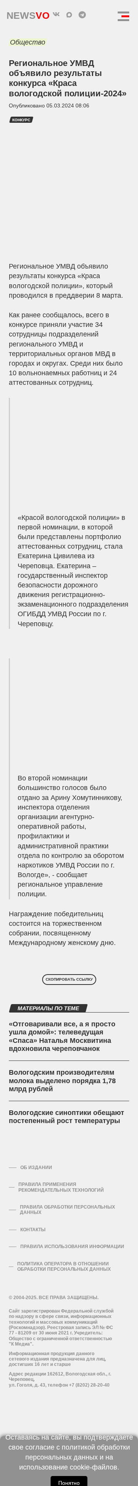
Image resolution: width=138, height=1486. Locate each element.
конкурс (21, 120)
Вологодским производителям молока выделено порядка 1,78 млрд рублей (62, 1081)
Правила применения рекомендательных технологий (61, 1187)
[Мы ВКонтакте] (56, 14)
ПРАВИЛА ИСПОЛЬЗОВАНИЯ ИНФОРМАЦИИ (72, 1246)
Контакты (33, 1229)
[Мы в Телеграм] (82, 14)
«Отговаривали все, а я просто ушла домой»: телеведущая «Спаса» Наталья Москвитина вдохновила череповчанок (62, 1036)
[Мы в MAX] (69, 14)
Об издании (36, 1167)
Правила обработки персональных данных (67, 1209)
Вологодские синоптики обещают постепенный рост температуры (66, 1117)
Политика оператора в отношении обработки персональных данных (64, 1266)
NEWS (28, 13)
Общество (27, 42)
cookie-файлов (93, 1467)
